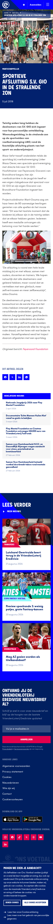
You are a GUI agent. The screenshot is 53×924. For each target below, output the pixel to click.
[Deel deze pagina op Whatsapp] (26, 377)
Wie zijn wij (8, 788)
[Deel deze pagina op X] (12, 377)
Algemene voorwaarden (16, 766)
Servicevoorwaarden (21, 749)
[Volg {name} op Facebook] (12, 837)
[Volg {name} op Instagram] (5, 837)
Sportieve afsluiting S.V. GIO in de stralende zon (25, 15)
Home (6, 13)
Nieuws (15, 13)
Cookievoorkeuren (12, 799)
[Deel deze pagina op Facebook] (5, 377)
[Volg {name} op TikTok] (19, 837)
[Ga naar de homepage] (5, 4)
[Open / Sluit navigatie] (48, 5)
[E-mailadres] (26, 728)
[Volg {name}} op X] (26, 837)
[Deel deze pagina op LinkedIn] (19, 377)
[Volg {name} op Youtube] (41, 837)
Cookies (6, 777)
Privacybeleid (7, 749)
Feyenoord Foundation (35, 349)
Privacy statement (12, 771)
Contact (7, 794)
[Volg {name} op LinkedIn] (5, 844)
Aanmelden (26, 739)
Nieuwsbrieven (10, 782)
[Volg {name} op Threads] (34, 837)
